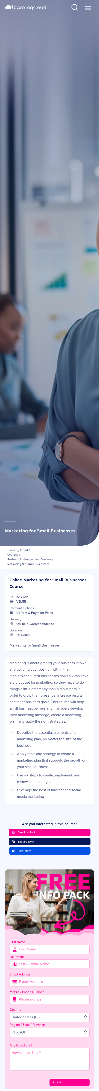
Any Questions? (21, 1045)
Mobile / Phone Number (27, 992)
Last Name (17, 956)
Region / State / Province (27, 1024)
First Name (17, 942)
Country (15, 1009)
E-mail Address (20, 974)
